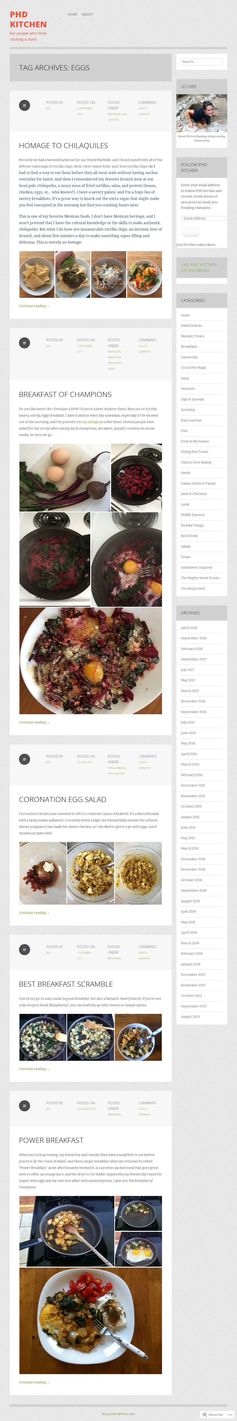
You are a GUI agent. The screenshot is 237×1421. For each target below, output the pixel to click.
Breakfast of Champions (65, 394)
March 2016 (190, 764)
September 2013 (193, 1006)
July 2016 (188, 722)
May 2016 (188, 743)
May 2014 (188, 922)
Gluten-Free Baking (196, 462)
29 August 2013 (86, 1108)
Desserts (188, 389)
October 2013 (191, 996)
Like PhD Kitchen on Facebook (199, 267)
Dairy (185, 378)
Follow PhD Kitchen (194, 167)
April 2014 (189, 933)
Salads (185, 547)
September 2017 (193, 659)
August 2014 (190, 901)
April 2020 (189, 628)
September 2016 (194, 712)
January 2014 (190, 964)
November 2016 (193, 701)
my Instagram (92, 422)
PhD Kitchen (28, 19)
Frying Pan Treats (194, 452)
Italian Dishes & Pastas (198, 483)
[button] (37, 274)
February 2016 (192, 775)
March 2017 (190, 691)
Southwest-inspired (196, 568)
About (87, 14)
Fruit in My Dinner (195, 441)
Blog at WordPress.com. (118, 1414)
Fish (184, 431)
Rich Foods (189, 536)
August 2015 (190, 817)
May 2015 (188, 838)
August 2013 (190, 1017)
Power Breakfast (51, 1140)
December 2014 (193, 859)
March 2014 (190, 943)
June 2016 (188, 733)
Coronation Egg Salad (62, 799)
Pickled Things (192, 526)
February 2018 (192, 649)
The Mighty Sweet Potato (200, 578)
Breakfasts (114, 114)
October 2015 (191, 806)
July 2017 (187, 670)
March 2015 (190, 849)
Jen (48, 108)
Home (72, 14)
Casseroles (189, 357)
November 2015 (193, 796)
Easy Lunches (116, 773)
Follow (191, 231)
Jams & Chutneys (194, 494)
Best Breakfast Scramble (66, 984)
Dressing (188, 410)
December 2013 (193, 975)
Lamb (185, 504)
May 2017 (188, 680)
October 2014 (191, 880)
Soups (185, 557)
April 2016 (189, 754)
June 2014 (188, 912)
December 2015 (193, 785)
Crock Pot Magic (194, 368)
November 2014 (193, 870)
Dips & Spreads (116, 768)
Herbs (185, 473)
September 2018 (193, 638)
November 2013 (193, 985)
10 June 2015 (85, 762)
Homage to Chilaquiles (63, 145)
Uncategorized (192, 589)
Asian (185, 315)
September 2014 (193, 891)
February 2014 (192, 954)
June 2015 (188, 827)
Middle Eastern (192, 515)
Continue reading (34, 306)
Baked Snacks (191, 326)
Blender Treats (192, 336)
